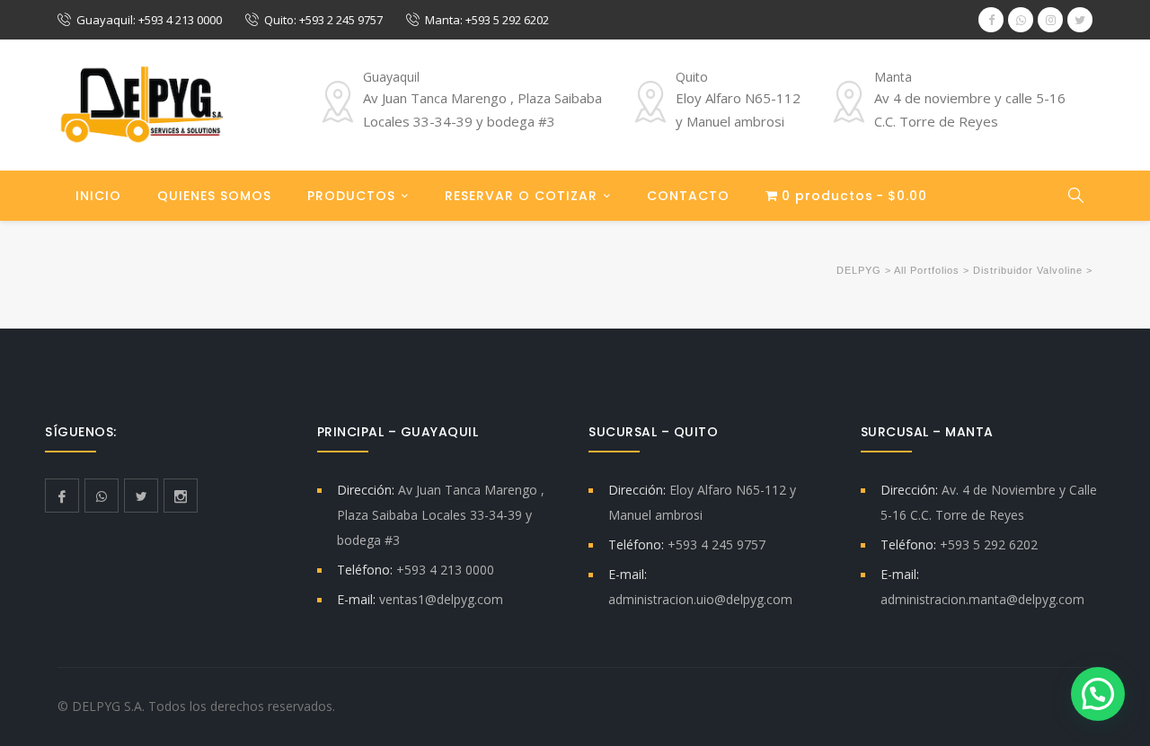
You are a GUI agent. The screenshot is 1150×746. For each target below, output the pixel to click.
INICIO (98, 196)
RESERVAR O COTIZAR (521, 196)
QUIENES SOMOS (214, 196)
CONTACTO (688, 196)
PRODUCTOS (351, 196)
